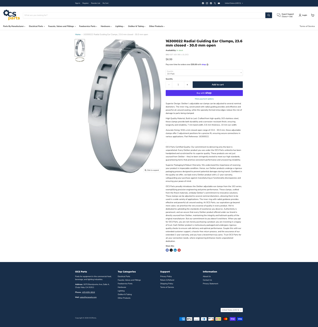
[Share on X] (171, 250)
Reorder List (95, 3)
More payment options (204, 99)
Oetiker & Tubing (136, 26)
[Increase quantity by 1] (187, 84)
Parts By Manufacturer (13, 26)
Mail (291, 16)
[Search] (268, 15)
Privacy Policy (166, 276)
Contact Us (207, 280)
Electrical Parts (36, 26)
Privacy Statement (210, 283)
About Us (207, 276)
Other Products (156, 26)
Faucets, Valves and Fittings (61, 26)
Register (85, 3)
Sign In (77, 3)
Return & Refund (167, 280)
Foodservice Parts (87, 26)
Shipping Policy (166, 283)
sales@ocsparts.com (88, 297)
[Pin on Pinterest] (179, 250)
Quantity (169, 79)
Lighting (119, 26)
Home (78, 34)
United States (233, 3)
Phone (284, 16)
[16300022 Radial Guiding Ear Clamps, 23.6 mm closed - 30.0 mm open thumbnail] (80, 47)
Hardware (106, 26)
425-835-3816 (88, 292)
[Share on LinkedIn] (175, 250)
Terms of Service (307, 26)
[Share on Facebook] (167, 250)
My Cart (105, 3)
